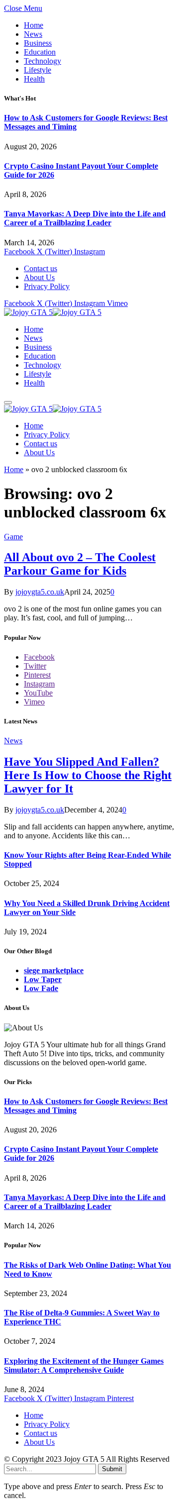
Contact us (40, 268)
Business (38, 43)
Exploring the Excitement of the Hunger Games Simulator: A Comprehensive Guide (84, 1365)
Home (33, 25)
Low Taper (43, 979)
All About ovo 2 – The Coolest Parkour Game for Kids (80, 564)
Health (34, 79)
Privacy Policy (47, 286)
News (33, 34)
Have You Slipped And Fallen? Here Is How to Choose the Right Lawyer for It (88, 775)
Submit (112, 1469)
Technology (42, 61)
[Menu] (8, 402)
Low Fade (41, 988)
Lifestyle (37, 70)
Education (40, 52)
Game (13, 536)
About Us (39, 277)
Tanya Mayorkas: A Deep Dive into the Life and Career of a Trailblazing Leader (85, 218)
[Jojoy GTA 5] (52, 312)
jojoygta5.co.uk (39, 592)
